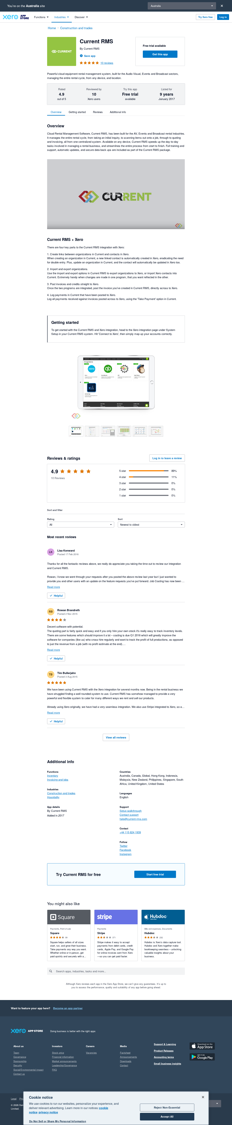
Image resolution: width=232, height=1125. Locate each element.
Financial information (63, 1057)
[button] (116, 194)
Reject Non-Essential (167, 1107)
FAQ (54, 1069)
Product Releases (163, 1050)
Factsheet (125, 1052)
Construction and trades (61, 793)
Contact (124, 1065)
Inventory (52, 775)
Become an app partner (68, 1008)
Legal (13, 1098)
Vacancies (91, 1052)
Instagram (126, 854)
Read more (53, 587)
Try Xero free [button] (205, 17)
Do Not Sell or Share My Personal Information (57, 1121)
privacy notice (48, 1112)
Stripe (101, 933)
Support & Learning (165, 1044)
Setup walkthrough (131, 811)
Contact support (129, 815)
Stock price (58, 1052)
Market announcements (64, 1061)
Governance (19, 1057)
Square (54, 933)
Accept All (167, 1116)
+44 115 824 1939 (130, 832)
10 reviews (106, 63)
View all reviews (116, 737)
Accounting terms (164, 1057)
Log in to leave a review (167, 458)
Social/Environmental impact (28, 1069)
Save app (90, 56)
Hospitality (53, 797)
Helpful (58, 595)
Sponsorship (19, 1061)
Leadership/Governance (64, 1065)
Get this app (160, 54)
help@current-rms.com (133, 819)
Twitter (123, 846)
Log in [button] (223, 17)
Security (17, 1065)
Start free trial (155, 874)
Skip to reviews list (68, 473)
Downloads (125, 1061)
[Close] (222, 6)
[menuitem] (41, 17)
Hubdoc (149, 933)
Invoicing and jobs (57, 779)
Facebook (125, 850)
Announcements (128, 1057)
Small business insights (167, 1063)
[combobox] (120, 971)
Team (16, 1052)
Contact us (19, 1074)
